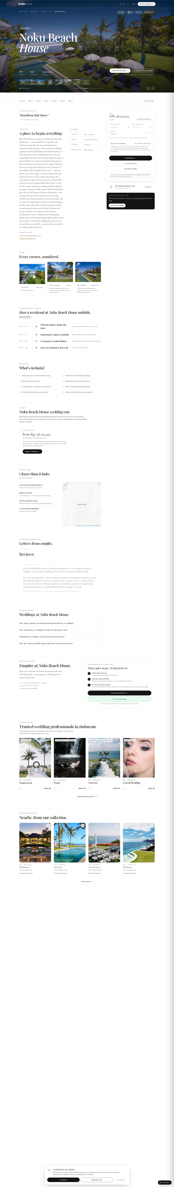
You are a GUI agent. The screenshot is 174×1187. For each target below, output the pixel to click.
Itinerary (38, 101)
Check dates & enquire (119, 70)
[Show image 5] (59, 82)
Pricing (46, 101)
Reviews (62, 101)
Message (148, 187)
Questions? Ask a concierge (144, 70)
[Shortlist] (127, 4)
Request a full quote (31, 451)
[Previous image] (148, 88)
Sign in (134, 4)
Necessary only (97, 1180)
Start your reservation (118, 693)
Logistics (54, 101)
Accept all (63, 1180)
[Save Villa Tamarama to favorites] (117, 825)
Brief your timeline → (25, 317)
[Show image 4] (50, 82)
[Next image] (153, 88)
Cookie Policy (81, 1174)
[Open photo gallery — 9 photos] (87, 46)
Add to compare (132, 169)
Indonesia (44, 11)
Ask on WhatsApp (120, 699)
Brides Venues (23, 11)
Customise (121, 1180)
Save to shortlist (132, 163)
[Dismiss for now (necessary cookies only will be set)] (125, 1169)
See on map (150, 101)
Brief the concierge (118, 205)
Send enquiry (129, 158)
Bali (50, 11)
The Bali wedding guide (27, 238)
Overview (22, 101)
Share (122, 12)
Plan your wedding (145, 4)
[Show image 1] (23, 82)
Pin (131, 12)
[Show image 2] (32, 82)
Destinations (64, 3)
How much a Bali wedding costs (30, 235)
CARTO (84, 525)
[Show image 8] (85, 82)
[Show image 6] (68, 82)
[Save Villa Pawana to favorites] (152, 825)
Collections (78, 3)
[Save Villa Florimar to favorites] (48, 825)
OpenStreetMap (91, 525)
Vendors (89, 4)
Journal (98, 4)
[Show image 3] (41, 82)
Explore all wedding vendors (86, 796)
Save (139, 12)
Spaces (30, 101)
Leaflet (78, 525)
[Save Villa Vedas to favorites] (83, 825)
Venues (53, 4)
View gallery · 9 (26, 88)
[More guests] (149, 133)
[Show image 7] (76, 82)
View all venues (85, 881)
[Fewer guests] (146, 133)
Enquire (70, 101)
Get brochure (149, 12)
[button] (65, 485)
